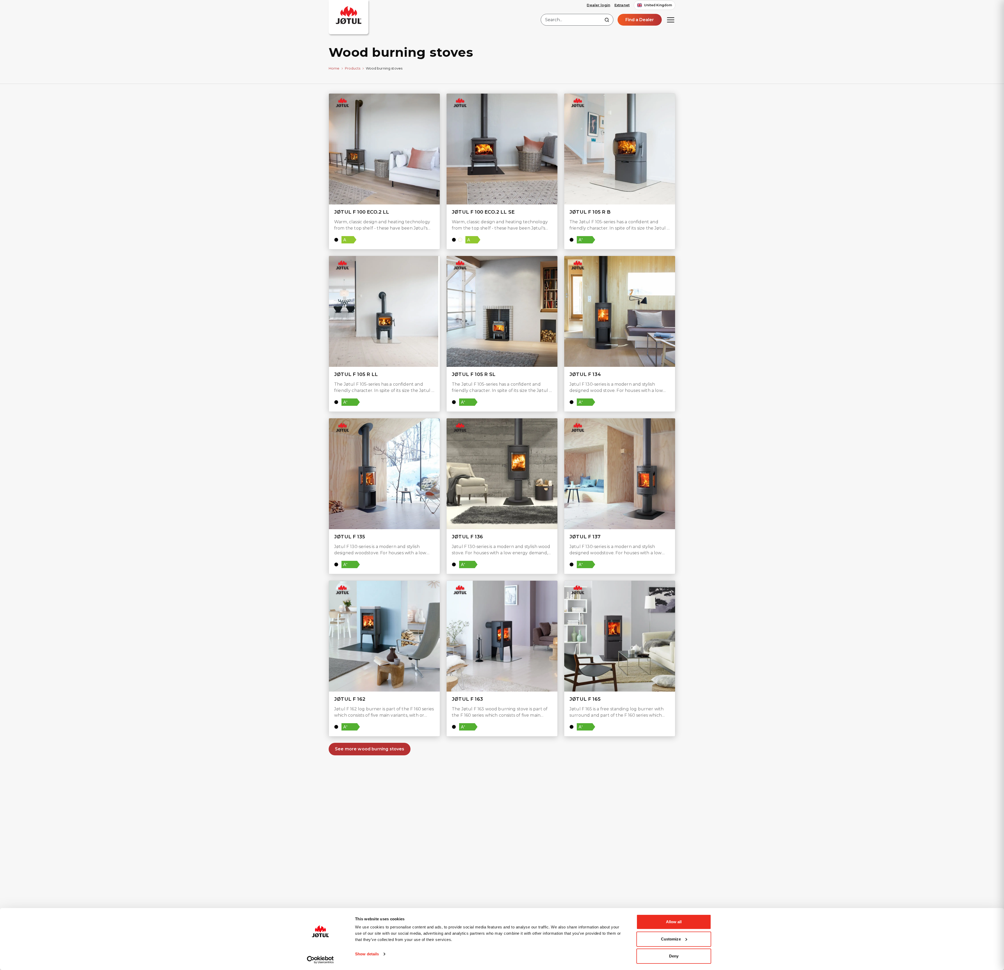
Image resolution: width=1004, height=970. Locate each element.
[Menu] (670, 20)
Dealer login (598, 5)
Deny (673, 956)
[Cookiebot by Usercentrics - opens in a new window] (320, 960)
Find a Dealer (639, 19)
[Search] (607, 20)
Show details (367, 954)
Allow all (674, 922)
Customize (671, 939)
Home (334, 68)
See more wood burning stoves (369, 748)
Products (353, 68)
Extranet (622, 5)
